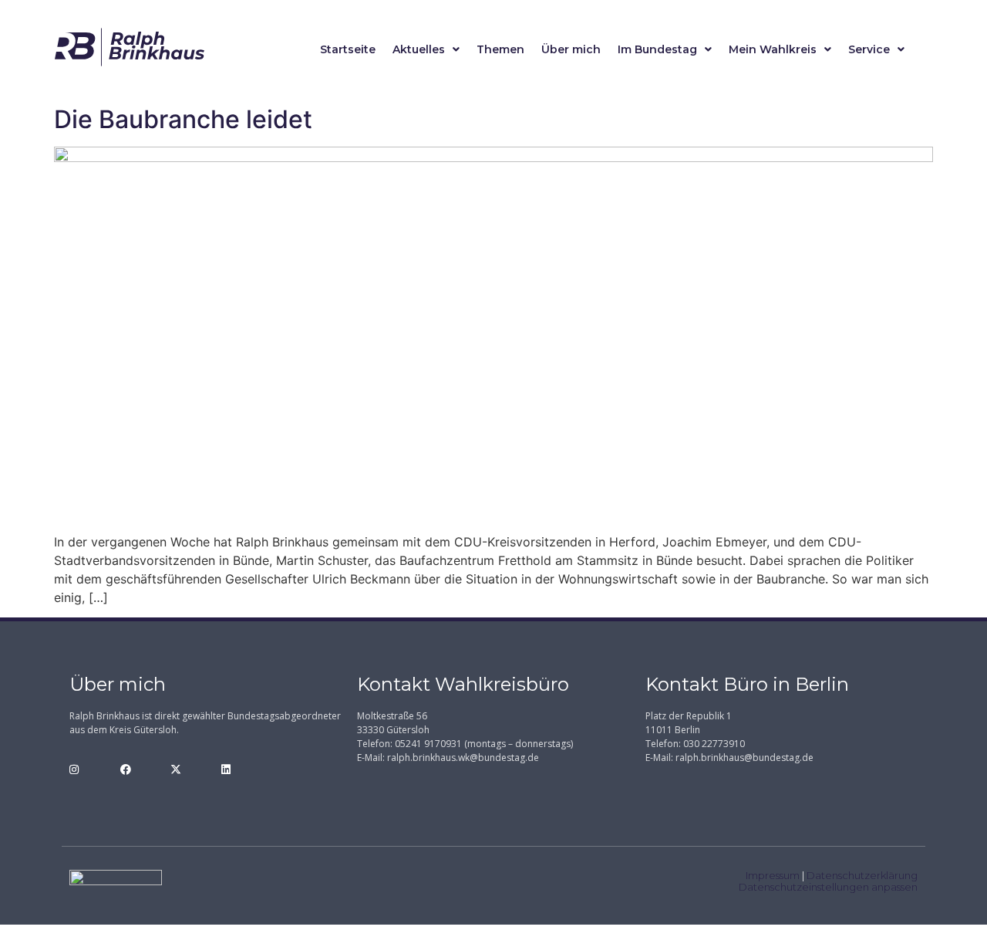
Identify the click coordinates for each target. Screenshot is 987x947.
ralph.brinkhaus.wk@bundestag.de (463, 757)
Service (869, 49)
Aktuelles (418, 49)
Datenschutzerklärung (862, 875)
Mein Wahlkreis (773, 49)
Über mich (571, 49)
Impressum (773, 875)
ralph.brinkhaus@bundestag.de (744, 757)
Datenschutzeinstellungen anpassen (828, 887)
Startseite (348, 49)
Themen (500, 49)
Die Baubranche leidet (183, 119)
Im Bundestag (657, 49)
